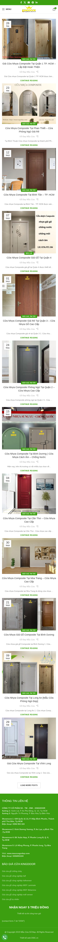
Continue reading (29, 81)
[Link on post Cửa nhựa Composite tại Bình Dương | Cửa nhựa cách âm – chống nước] (29, 428)
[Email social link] (29, 2)
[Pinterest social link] (33, 2)
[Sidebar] (3, 286)
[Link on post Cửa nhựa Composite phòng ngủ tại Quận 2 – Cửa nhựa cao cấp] (29, 362)
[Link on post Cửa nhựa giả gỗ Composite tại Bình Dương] (29, 614)
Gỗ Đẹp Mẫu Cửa (27, 72)
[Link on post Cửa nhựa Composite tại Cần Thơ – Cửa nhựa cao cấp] (29, 493)
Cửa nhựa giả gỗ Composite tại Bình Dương (29, 634)
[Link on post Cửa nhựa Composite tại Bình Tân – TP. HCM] (29, 169)
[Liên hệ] (5, 937)
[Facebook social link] (21, 2)
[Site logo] (29, 9)
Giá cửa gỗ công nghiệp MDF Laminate (19, 885)
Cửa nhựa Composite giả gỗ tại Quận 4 (29, 257)
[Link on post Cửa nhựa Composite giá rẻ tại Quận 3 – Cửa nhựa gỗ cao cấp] (29, 295)
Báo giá (25, 59)
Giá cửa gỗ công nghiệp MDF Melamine (19, 890)
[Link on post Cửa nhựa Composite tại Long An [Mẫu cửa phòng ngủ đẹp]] (29, 672)
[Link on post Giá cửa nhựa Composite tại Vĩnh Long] (29, 738)
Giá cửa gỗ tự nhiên (10, 899)
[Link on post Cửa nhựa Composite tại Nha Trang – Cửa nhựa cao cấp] (29, 556)
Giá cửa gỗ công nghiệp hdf (14, 876)
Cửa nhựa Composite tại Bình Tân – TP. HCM (29, 194)
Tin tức (33, 59)
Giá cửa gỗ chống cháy (12, 871)
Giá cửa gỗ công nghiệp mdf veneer (17, 894)
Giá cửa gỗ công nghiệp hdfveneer (17, 880)
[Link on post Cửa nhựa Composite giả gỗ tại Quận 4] (29, 232)
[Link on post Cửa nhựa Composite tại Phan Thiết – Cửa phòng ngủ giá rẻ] (29, 103)
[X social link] (25, 2)
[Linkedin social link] (36, 2)
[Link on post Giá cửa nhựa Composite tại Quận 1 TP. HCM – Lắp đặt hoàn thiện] (29, 39)
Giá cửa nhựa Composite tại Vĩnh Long (29, 763)
